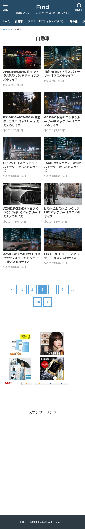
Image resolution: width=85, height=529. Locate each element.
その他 (74, 21)
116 (37, 302)
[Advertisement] (42, 457)
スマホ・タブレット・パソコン (46, 21)
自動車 (19, 21)
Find (42, 7)
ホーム (6, 21)
